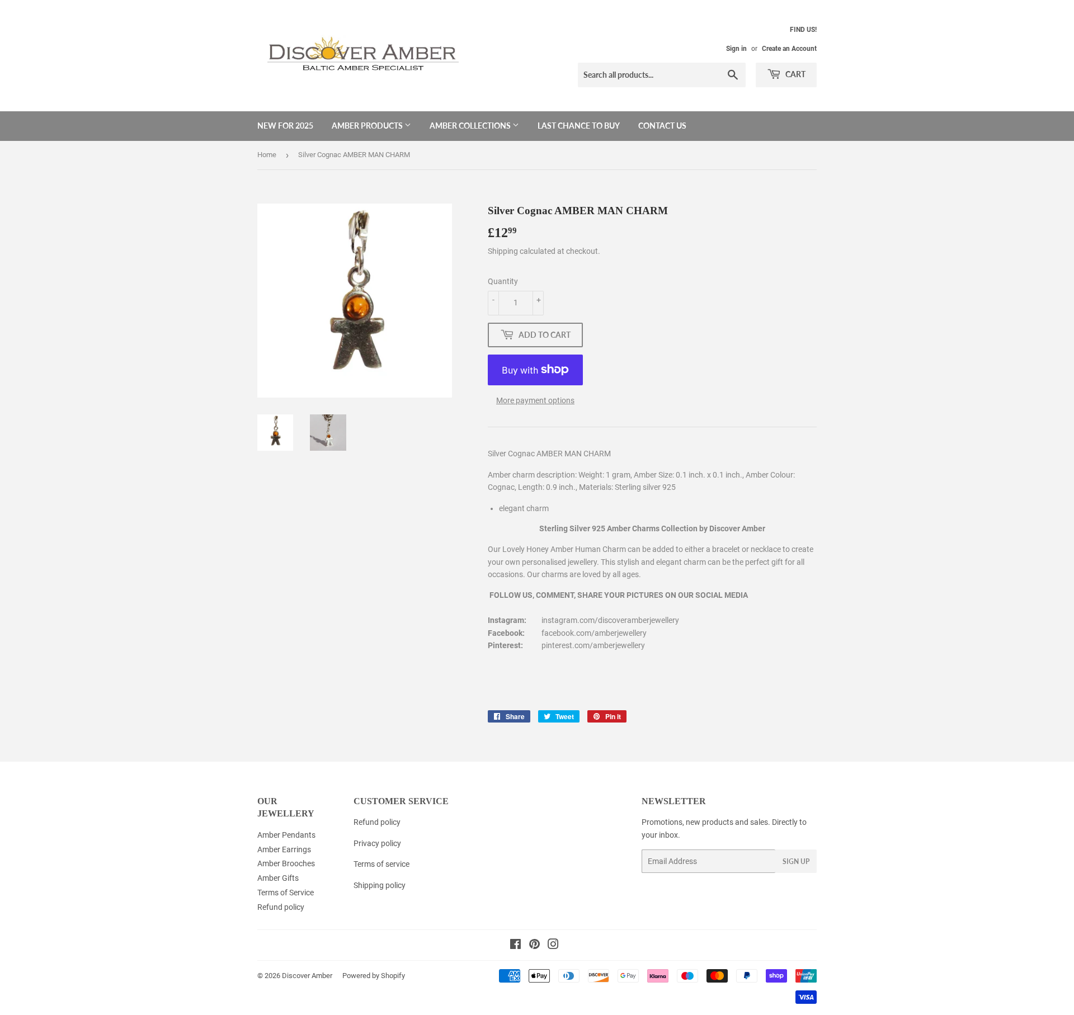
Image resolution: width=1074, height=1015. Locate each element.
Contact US (662, 125)
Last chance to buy (579, 125)
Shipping (503, 251)
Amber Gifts (278, 878)
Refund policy (280, 907)
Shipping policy (380, 885)
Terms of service (381, 864)
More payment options (535, 400)
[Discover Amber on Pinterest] (534, 945)
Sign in (736, 49)
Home (266, 154)
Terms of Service (285, 892)
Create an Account (789, 49)
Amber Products (368, 125)
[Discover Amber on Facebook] (515, 945)
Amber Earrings (284, 849)
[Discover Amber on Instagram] (553, 945)
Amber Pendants (286, 834)
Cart (794, 74)
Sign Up (796, 861)
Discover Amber (307, 975)
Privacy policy (377, 843)
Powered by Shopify (373, 975)
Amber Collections (471, 125)
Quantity (503, 281)
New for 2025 (285, 125)
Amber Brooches (286, 863)
